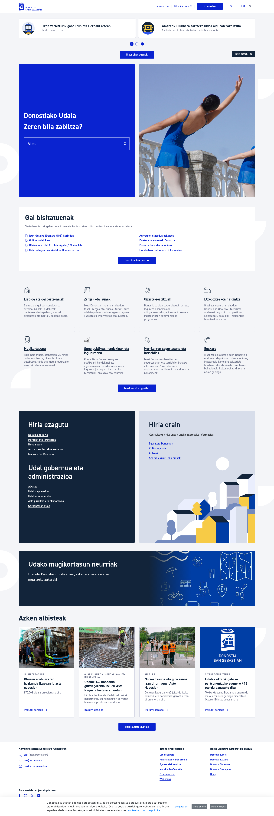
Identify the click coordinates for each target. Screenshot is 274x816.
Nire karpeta (181, 6)
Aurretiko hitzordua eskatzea (156, 235)
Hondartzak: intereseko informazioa (160, 250)
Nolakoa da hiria (38, 435)
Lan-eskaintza (167, 754)
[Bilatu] (125, 143)
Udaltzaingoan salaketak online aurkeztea (54, 250)
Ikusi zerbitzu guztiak (137, 388)
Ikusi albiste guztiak (137, 727)
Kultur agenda (157, 448)
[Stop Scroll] (132, 44)
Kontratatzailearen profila (173, 759)
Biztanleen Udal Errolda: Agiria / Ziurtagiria (55, 245)
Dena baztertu (218, 806)
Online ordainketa (39, 240)
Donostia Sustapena (220, 769)
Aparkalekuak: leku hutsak (165, 458)
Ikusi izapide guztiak (137, 260)
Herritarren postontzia (35, 766)
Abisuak (153, 453)
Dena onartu (199, 806)
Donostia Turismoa (220, 764)
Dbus (212, 774)
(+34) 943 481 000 (33, 760)
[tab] (136, 44)
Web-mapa (165, 779)
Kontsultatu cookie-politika (144, 810)
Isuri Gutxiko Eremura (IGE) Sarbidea (51, 235)
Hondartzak (35, 444)
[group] (137, 578)
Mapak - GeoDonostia (41, 454)
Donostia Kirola (218, 754)
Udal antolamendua (39, 496)
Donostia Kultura (219, 759)
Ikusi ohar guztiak (137, 54)
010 (25, 754)
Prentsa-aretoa (167, 774)
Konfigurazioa (180, 806)
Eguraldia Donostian (161, 443)
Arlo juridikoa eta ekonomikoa (46, 501)
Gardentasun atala (39, 506)
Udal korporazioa (38, 491)
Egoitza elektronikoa (170, 764)
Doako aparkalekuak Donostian (157, 240)
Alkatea (32, 486)
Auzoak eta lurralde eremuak (45, 449)
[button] (163, 6)
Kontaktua (210, 6)
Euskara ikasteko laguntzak (155, 245)
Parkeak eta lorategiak (42, 440)
